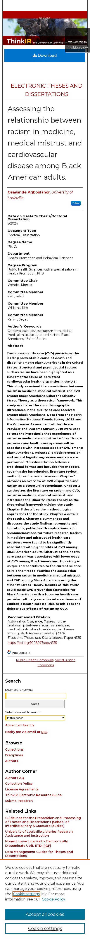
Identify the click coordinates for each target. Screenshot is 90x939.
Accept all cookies (45, 914)
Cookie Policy (53, 899)
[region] (45, 899)
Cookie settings (26, 894)
